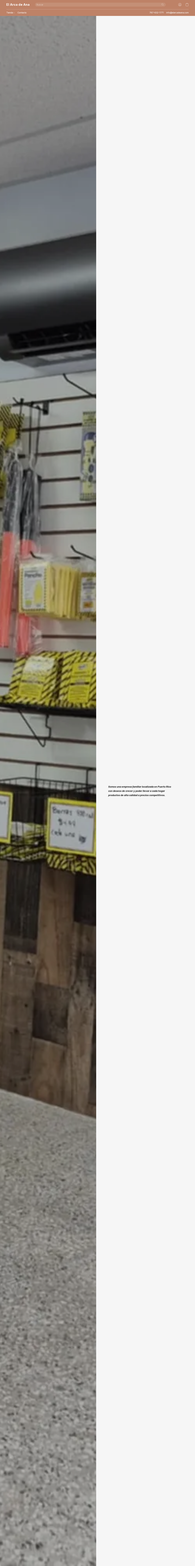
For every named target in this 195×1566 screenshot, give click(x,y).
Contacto (22, 12)
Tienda (10, 12)
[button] (18, 4)
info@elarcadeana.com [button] (177, 12)
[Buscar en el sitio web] (163, 4)
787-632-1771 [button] (157, 12)
